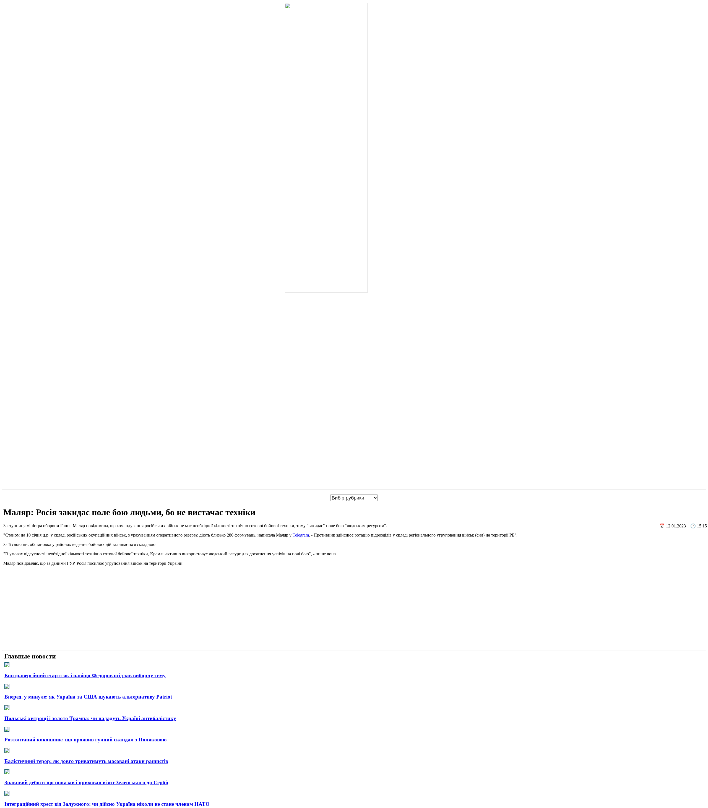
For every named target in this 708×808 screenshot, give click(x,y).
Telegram (301, 535)
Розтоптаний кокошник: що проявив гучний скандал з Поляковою (85, 739)
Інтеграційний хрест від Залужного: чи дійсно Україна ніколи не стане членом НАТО (107, 804)
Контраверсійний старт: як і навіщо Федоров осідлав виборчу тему (85, 675)
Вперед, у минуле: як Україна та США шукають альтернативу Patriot (88, 697)
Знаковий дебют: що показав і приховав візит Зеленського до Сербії (86, 782)
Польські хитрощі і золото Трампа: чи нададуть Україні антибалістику (90, 718)
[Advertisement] (354, 609)
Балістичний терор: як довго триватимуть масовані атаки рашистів (86, 761)
